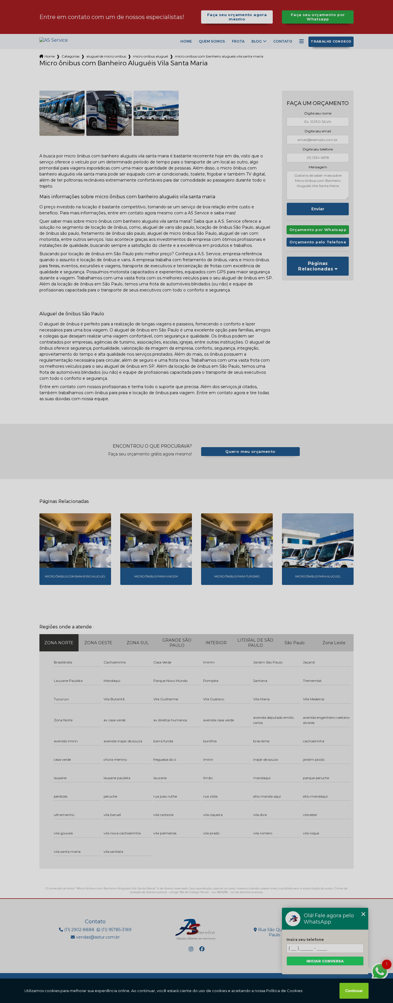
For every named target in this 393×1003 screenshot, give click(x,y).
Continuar (354, 991)
